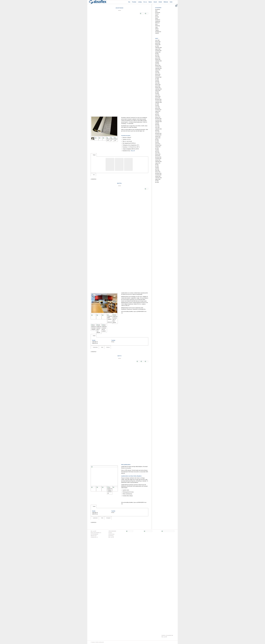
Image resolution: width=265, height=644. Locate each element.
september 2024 (158, 47)
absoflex (94, 179)
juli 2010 (157, 180)
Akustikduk (119, 7)
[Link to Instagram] (173, 642)
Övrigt (156, 18)
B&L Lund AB (111, 537)
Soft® (120, 355)
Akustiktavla (110, 535)
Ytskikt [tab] (102, 347)
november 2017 (158, 109)
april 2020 (157, 81)
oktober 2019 (157, 87)
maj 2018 (157, 105)
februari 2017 (157, 117)
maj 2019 (157, 93)
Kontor (156, 15)
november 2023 (158, 50)
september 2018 (158, 102)
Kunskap (157, 16)
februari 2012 (157, 154)
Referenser (157, 22)
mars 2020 (157, 83)
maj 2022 (157, 62)
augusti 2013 (157, 137)
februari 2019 (157, 96)
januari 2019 (157, 97)
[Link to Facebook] (169, 642)
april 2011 (157, 168)
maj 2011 (157, 167)
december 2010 (158, 173)
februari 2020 (157, 84)
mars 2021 (157, 72)
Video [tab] (94, 174)
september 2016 (158, 121)
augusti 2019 (157, 90)
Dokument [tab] (108, 347)
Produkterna (157, 19)
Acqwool (110, 532)
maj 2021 (157, 71)
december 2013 (158, 133)
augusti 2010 (157, 179)
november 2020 (158, 77)
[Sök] (174, 2)
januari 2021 (157, 75)
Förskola (157, 13)
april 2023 (157, 55)
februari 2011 (157, 171)
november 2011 (158, 158)
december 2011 (158, 157)
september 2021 (158, 68)
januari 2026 (157, 43)
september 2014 (158, 128)
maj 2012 (157, 149)
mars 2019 (157, 94)
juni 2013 (157, 140)
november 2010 (158, 174)
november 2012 (158, 145)
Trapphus (157, 30)
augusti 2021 (157, 69)
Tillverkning (157, 25)
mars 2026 (157, 40)
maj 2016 (157, 123)
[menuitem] (129, 2)
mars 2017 (157, 115)
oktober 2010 (157, 176)
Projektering (157, 21)
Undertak (157, 33)
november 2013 (158, 134)
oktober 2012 (157, 146)
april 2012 (157, 151)
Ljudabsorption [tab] (95, 347)
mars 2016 (157, 126)
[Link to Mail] (171, 642)
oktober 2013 (157, 136)
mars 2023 (157, 56)
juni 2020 (157, 78)
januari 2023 (157, 58)
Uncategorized (158, 31)
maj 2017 (157, 112)
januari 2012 (157, 155)
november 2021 (158, 66)
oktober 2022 (157, 59)
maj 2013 (157, 142)
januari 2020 (157, 86)
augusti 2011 (157, 163)
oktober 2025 (157, 44)
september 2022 (158, 60)
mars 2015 (157, 127)
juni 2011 (157, 166)
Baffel (119, 183)
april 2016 (157, 124)
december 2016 (158, 118)
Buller (156, 11)
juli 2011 (156, 164)
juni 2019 (157, 92)
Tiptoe (156, 27)
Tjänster (156, 28)
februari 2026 (157, 41)
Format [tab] (94, 335)
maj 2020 (157, 80)
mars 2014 (157, 131)
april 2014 (157, 130)
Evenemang (157, 12)
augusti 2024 (157, 49)
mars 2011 (157, 170)
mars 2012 (157, 152)
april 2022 (157, 63)
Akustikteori (157, 9)
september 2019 (158, 89)
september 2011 (158, 161)
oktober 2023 (157, 52)
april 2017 (157, 114)
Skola (156, 24)
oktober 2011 (157, 160)
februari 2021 (157, 74)
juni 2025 (157, 46)
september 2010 (158, 177)
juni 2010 (157, 182)
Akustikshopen (111, 534)
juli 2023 (157, 53)
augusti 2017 (157, 111)
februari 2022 (157, 65)
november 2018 (158, 100)
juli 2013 (157, 139)
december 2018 (158, 99)
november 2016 (158, 120)
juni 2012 (157, 148)
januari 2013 (157, 143)
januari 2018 (157, 108)
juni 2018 (157, 103)
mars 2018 (157, 106)
